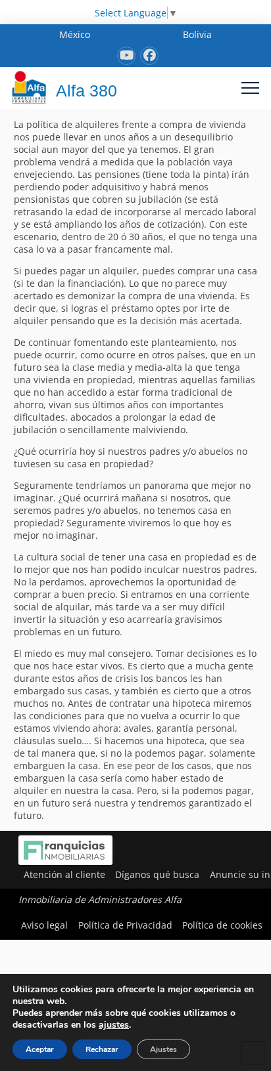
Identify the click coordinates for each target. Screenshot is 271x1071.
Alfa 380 (86, 90)
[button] (250, 87)
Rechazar (102, 1049)
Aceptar (40, 1049)
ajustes (114, 1025)
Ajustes (163, 1049)
